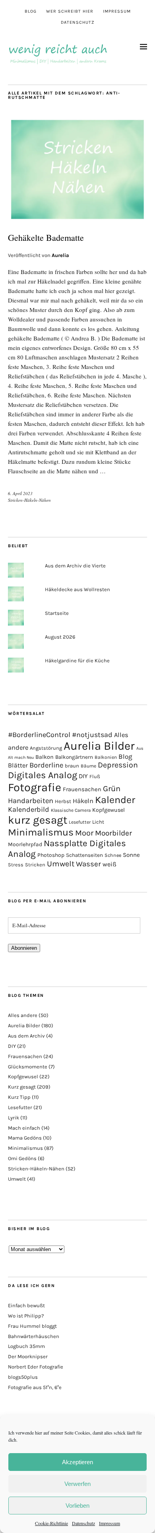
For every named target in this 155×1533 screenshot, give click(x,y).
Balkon (44, 757)
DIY (83, 776)
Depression (118, 764)
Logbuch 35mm (26, 1346)
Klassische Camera (71, 810)
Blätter (18, 765)
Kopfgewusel (108, 810)
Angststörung (46, 748)
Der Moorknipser (28, 1356)
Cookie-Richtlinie (51, 1523)
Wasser (88, 864)
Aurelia (60, 255)
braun (72, 766)
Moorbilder (113, 833)
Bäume (88, 766)
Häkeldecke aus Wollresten (77, 589)
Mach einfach (24, 1128)
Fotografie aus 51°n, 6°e (35, 1387)
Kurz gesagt (22, 1087)
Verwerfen (77, 1483)
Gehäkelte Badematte (46, 237)
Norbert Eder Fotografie (35, 1367)
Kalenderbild (28, 809)
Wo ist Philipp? (26, 1316)
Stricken (35, 865)
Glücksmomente (27, 1067)
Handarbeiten (30, 800)
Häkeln (83, 801)
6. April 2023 (20, 493)
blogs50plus (23, 1377)
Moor (84, 832)
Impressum (109, 1523)
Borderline (46, 765)
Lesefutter (80, 822)
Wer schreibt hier (69, 11)
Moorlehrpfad (25, 844)
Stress (15, 865)
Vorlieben (77, 1505)
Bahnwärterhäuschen (33, 1336)
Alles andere (22, 1015)
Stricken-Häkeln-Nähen (29, 500)
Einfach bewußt (26, 1305)
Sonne (131, 854)
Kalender (115, 799)
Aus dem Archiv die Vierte (75, 566)
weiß (109, 864)
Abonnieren (24, 948)
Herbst (63, 801)
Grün (111, 788)
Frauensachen (82, 789)
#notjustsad (92, 735)
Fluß (94, 776)
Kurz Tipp (19, 1097)
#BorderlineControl (39, 734)
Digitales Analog (42, 775)
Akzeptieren (77, 1462)
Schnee (113, 855)
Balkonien (106, 757)
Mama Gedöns (25, 1138)
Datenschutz (83, 1523)
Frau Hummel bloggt (32, 1326)
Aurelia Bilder (99, 745)
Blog (31, 11)
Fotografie (34, 787)
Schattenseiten (84, 855)
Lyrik (13, 1118)
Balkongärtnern (74, 757)
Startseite (57, 613)
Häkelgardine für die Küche (77, 660)
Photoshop (50, 855)
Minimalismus (41, 832)
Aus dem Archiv (26, 1036)
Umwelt (60, 863)
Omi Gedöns (22, 1158)
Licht (98, 822)
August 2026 (60, 637)
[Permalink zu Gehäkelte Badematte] (77, 219)
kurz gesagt (37, 820)
